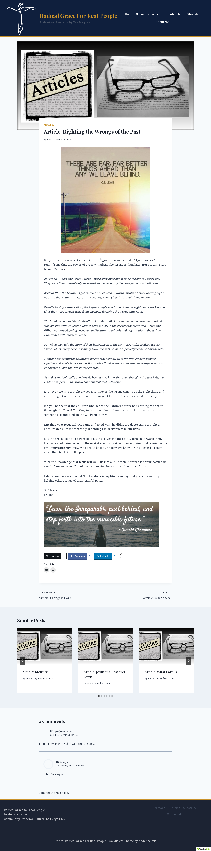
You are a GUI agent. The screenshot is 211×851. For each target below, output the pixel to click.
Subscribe (192, 14)
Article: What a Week (157, 595)
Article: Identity (35, 672)
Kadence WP (147, 841)
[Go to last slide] (22, 661)
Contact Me (174, 14)
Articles (157, 14)
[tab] (99, 696)
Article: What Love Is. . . (163, 672)
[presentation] (44, 646)
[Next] (188, 661)
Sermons (142, 14)
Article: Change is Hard (55, 595)
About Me (162, 22)
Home (129, 14)
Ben (49, 139)
